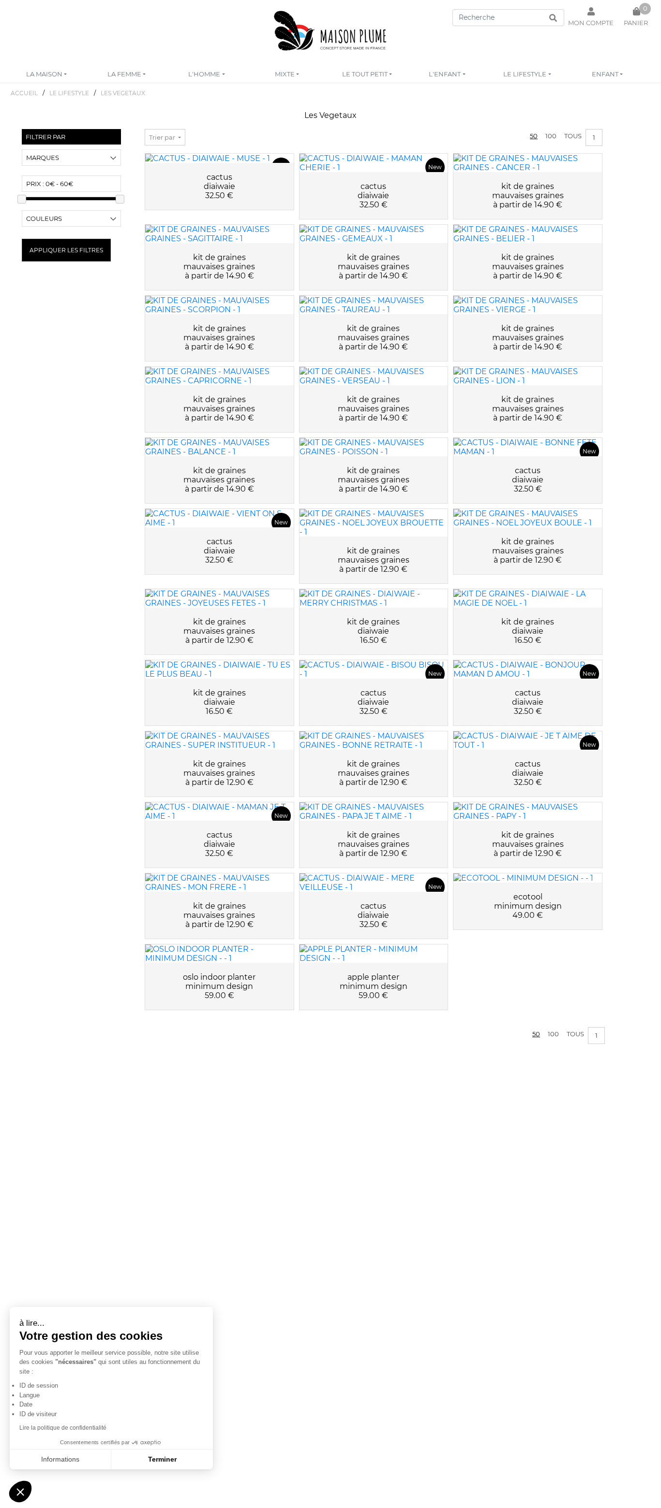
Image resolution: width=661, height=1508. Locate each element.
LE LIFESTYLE (69, 93)
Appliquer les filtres (66, 250)
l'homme (204, 74)
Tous (573, 136)
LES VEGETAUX (123, 93)
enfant (605, 74)
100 (550, 136)
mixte (285, 74)
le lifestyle (524, 74)
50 (534, 136)
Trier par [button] (163, 137)
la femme (124, 74)
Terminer (162, 1459)
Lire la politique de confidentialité (62, 1427)
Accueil (24, 93)
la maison (44, 74)
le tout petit (365, 74)
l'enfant (445, 74)
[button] (20, 1491)
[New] (219, 158)
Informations (60, 1459)
